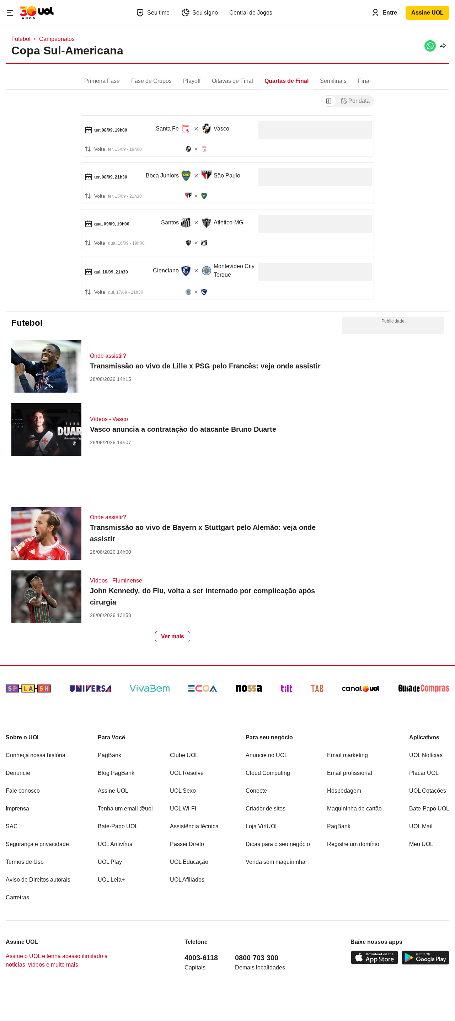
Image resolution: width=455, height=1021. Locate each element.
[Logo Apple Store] (374, 957)
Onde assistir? (108, 356)
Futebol (21, 39)
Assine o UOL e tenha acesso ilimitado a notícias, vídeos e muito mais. (57, 960)
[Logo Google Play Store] (425, 957)
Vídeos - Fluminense (116, 581)
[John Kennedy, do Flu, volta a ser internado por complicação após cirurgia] (46, 597)
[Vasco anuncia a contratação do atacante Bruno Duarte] (46, 430)
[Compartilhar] (442, 46)
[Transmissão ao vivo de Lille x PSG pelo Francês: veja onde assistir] (46, 367)
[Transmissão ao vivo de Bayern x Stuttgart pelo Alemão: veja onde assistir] (46, 534)
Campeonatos (57, 39)
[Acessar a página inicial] (37, 12)
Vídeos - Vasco (109, 419)
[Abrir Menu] (10, 13)
